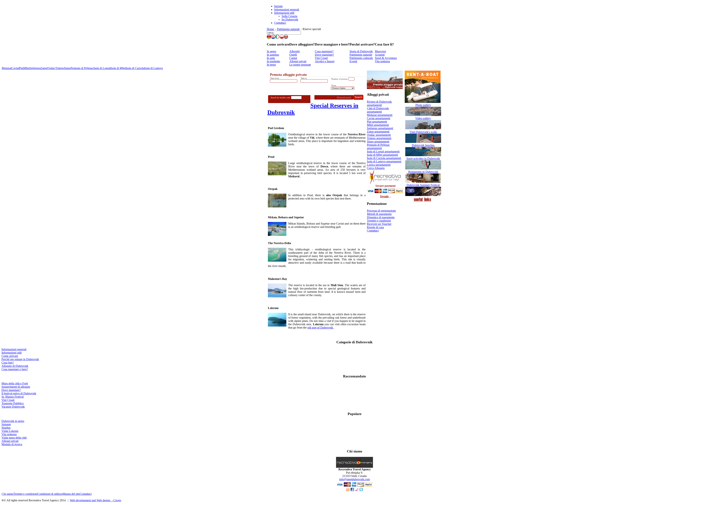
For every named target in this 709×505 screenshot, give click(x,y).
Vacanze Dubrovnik (13, 406)
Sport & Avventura (386, 58)
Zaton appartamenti (378, 131)
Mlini (26, 68)
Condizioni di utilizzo (50, 493)
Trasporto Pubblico (12, 403)
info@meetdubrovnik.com (354, 479)
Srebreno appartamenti (380, 128)
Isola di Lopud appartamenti (383, 151)
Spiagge (6, 424)
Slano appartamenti (378, 141)
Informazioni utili (11, 352)
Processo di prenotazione (381, 210)
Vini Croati (321, 58)
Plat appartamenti (377, 121)
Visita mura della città (14, 437)
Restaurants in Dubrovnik (423, 171)
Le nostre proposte (300, 64)
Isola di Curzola (135, 68)
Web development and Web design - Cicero (95, 500)
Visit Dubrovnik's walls (423, 131)
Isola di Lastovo (153, 68)
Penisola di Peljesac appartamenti (378, 146)
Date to (304, 78)
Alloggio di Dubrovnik (14, 365)
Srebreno (35, 68)
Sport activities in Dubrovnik (423, 158)
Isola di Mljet (118, 68)
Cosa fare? (7, 362)
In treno (271, 64)
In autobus (273, 54)
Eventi (353, 61)
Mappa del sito (71, 493)
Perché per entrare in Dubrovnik (20, 359)
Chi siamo (7, 493)
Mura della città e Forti (14, 383)
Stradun (6, 427)
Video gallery (423, 118)
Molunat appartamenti (379, 115)
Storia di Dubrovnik (361, 51)
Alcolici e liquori (324, 61)
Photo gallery (423, 105)
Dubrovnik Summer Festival (423, 185)
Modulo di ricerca (11, 444)
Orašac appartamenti (379, 134)
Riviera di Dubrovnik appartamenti (379, 103)
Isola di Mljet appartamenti (382, 154)
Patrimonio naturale (288, 29)
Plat (21, 68)
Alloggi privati (297, 61)
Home (270, 29)
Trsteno (59, 68)
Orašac (51, 68)
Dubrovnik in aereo (12, 421)
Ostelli (293, 54)
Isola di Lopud (101, 68)
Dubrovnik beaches (423, 145)
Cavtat (15, 68)
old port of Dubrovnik (320, 327)
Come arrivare (9, 356)
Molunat (6, 68)
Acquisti (380, 54)
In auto (271, 58)
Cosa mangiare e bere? (14, 369)
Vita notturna (382, 61)
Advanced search (344, 97)
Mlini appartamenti (378, 124)
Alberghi (294, 51)
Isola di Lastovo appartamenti (384, 161)
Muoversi (380, 51)
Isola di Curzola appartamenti (384, 158)
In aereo (271, 51)
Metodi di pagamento (379, 214)
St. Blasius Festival (12, 396)
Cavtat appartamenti (378, 118)
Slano (67, 68)
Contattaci (373, 230)
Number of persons (339, 79)
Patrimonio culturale (361, 58)
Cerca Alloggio (376, 168)
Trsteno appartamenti (379, 138)
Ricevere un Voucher (379, 223)
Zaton (43, 68)
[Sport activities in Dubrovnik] (423, 168)
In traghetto (273, 61)
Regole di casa (375, 227)
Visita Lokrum (9, 431)
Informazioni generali (13, 349)
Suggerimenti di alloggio (15, 386)
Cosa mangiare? (324, 51)
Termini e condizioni (379, 220)
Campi (293, 58)
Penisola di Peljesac (82, 68)
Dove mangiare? (324, 54)
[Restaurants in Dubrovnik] (423, 181)
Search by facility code (280, 97)
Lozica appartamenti (379, 164)
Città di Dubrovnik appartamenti (378, 110)
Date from (274, 78)
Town (333, 85)
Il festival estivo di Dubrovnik (18, 393)
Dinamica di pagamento (381, 217)
